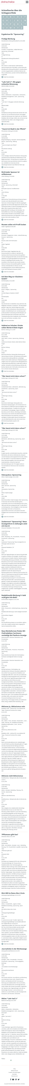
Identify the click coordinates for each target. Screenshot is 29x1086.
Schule (3, 185)
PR (11, 536)
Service (19, 724)
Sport (16, 388)
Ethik (2, 536)
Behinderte (15, 387)
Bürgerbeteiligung (6, 139)
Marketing (7, 536)
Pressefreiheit (12, 847)
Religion (8, 289)
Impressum (14, 1076)
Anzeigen (3, 959)
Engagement (10, 235)
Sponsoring (4, 51)
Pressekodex (16, 536)
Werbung (21, 338)
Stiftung (15, 141)
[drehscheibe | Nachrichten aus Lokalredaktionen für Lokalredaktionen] (7, 2)
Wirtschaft (10, 51)
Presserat (22, 536)
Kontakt (14, 1074)
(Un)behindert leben (6, 387)
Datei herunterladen (9, 77)
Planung (7, 722)
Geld (2, 338)
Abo (2, 720)
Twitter (5, 1061)
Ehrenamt (3, 235)
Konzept (14, 720)
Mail (8, 1061)
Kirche (3, 289)
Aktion (3, 94)
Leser (25, 720)
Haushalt (13, 139)
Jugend (15, 904)
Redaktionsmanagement (7, 96)
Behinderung (22, 387)
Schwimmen (4, 388)
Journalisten (8, 845)
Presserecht (4, 538)
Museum (3, 237)
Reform (3, 141)
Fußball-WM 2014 (18, 49)
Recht (6, 338)
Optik (2, 722)
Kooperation (15, 94)
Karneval (7, 485)
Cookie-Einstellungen (14, 1072)
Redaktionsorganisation (7, 724)
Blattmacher (9, 94)
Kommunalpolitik (21, 139)
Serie (16, 96)
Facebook (2, 1061)
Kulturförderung (22, 235)
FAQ (14, 1069)
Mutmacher (22, 94)
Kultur (15, 235)
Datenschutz (14, 1070)
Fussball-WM (9, 49)
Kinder (19, 904)
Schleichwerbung (16, 608)
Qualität (18, 847)
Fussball (3, 49)
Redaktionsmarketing (17, 722)
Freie (9, 720)
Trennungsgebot (19, 961)
